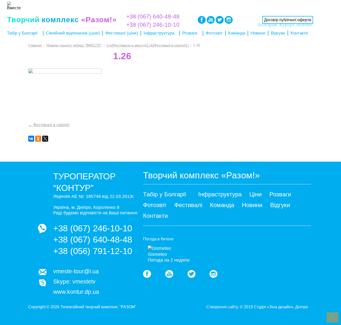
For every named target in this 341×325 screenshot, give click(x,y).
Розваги (189, 33)
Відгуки (278, 33)
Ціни (255, 194)
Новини (258, 33)
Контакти (299, 33)
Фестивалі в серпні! (48, 125)
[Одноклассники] (38, 139)
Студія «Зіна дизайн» (273, 307)
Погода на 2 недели (168, 260)
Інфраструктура (159, 33)
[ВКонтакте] (31, 139)
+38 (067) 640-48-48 (152, 16)
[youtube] (169, 274)
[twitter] (191, 274)
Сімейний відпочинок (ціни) (73, 33)
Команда (236, 33)
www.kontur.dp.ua (76, 292)
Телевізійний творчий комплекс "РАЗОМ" (98, 307)
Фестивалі (188, 205)
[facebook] (147, 274)
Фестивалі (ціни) (121, 33)
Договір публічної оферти (287, 20)
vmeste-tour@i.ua (76, 271)
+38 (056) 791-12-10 (92, 251)
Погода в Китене (158, 239)
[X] (45, 139)
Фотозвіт (214, 33)
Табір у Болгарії (22, 33)
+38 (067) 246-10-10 (92, 228)
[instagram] (229, 20)
